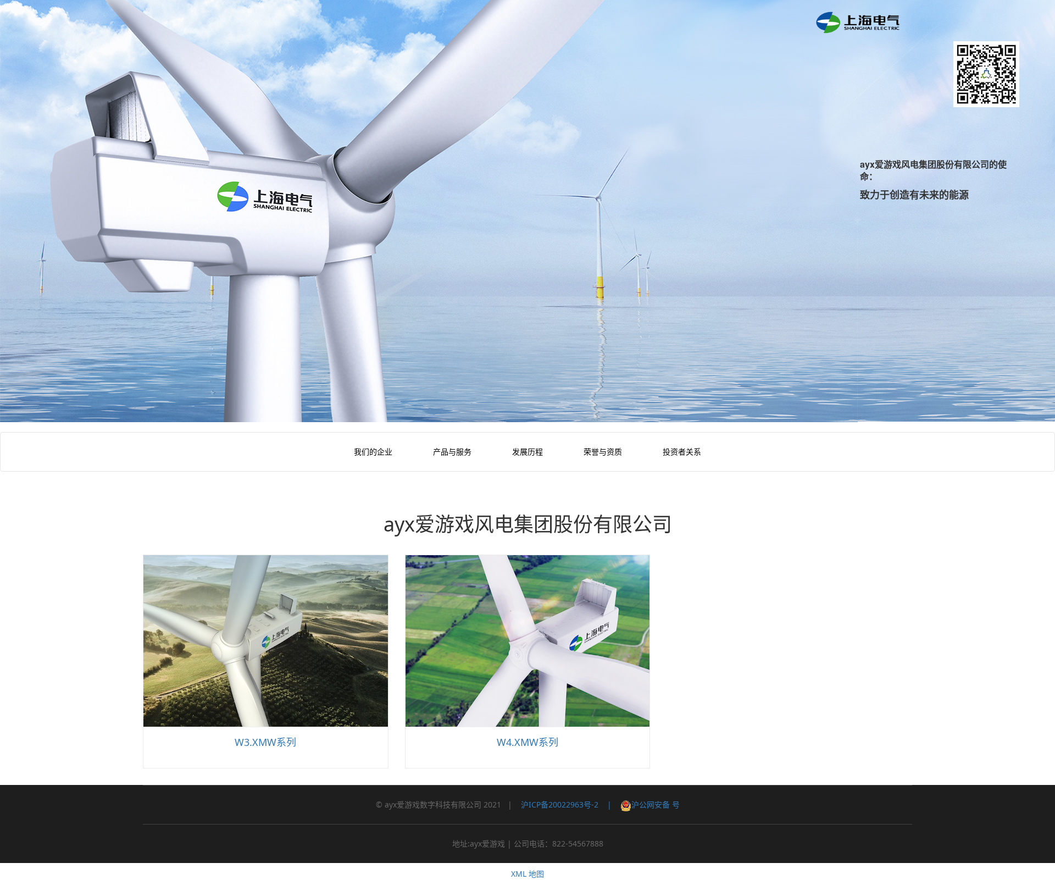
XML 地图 (527, 874)
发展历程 (527, 451)
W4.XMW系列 (527, 742)
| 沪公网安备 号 (639, 804)
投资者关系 (682, 451)
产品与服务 (452, 451)
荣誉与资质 (603, 451)
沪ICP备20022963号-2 (559, 804)
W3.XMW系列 (265, 742)
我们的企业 (373, 451)
